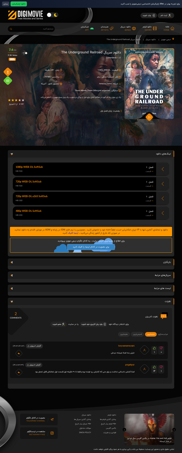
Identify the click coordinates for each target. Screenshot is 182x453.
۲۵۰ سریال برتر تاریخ (83, 424)
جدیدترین (151, 334)
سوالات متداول (85, 428)
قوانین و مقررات (109, 432)
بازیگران (167, 262)
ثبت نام (164, 15)
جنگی (104, 77)
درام (98, 77)
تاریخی (111, 77)
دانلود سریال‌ (86, 415)
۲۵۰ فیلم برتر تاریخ (108, 424)
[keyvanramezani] (144, 350)
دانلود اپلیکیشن (18, 4)
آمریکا (43, 83)
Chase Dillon (92, 90)
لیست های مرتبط (162, 288)
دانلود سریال (151, 39)
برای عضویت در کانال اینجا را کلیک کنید (91, 246)
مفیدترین (124, 334)
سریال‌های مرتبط (163, 275)
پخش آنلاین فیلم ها (108, 419)
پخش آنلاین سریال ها (82, 419)
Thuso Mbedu (81, 90)
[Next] (174, 429)
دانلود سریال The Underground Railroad (123, 39)
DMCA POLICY (85, 432)
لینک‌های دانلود (163, 153)
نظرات (168, 301)
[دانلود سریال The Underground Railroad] (149, 84)
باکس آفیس (111, 428)
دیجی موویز (166, 39)
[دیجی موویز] (25, 21)
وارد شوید (147, 15)
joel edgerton (104, 90)
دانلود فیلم (112, 415)
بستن (5, 4)
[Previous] (124, 429)
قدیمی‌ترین (137, 334)
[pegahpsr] (144, 368)
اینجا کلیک (73, 233)
